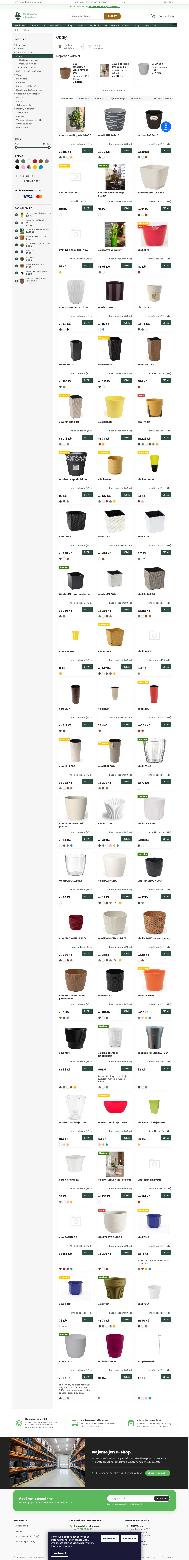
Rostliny (20, 116)
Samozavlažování (25, 52)
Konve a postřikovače (26, 86)
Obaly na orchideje (28, 63)
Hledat (112, 16)
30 (115, 960)
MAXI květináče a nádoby (28, 71)
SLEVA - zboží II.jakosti (26, 67)
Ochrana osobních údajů (27, 1536)
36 (115, 902)
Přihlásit (161, 1498)
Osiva (19, 101)
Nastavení (59, 1553)
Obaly (19, 56)
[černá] (67, 329)
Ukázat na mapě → (158, 1473)
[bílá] (67, 157)
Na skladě (27, 176)
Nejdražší (99, 98)
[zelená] (64, 157)
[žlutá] (71, 157)
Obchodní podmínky (99, 2)
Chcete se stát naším (94, 7)
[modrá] (103, 329)
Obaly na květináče (28, 60)
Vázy (18, 75)
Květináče (21, 45)
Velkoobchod (22, 112)
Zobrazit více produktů (114, 90)
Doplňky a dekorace (26, 108)
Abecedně (136, 98)
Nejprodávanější (117, 98)
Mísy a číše (21, 78)
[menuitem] (19, 25)
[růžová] (142, 501)
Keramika (20, 82)
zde (70, 1546)
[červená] (139, 272)
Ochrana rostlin (23, 105)
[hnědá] (146, 157)
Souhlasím (129, 1538)
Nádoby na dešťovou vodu (29, 90)
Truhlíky (20, 48)
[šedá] (64, 386)
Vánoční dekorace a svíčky (29, 120)
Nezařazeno (22, 127)
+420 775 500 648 (83, 1529)
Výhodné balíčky (24, 123)
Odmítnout (110, 1538)
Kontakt (19, 1531)
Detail (87, 150)
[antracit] (60, 157)
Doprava (79, 2)
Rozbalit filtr (31, 181)
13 (99, 1398)
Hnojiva (19, 97)
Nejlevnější (84, 98)
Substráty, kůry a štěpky (28, 93)
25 (144, 558)
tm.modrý (64, 1326)
